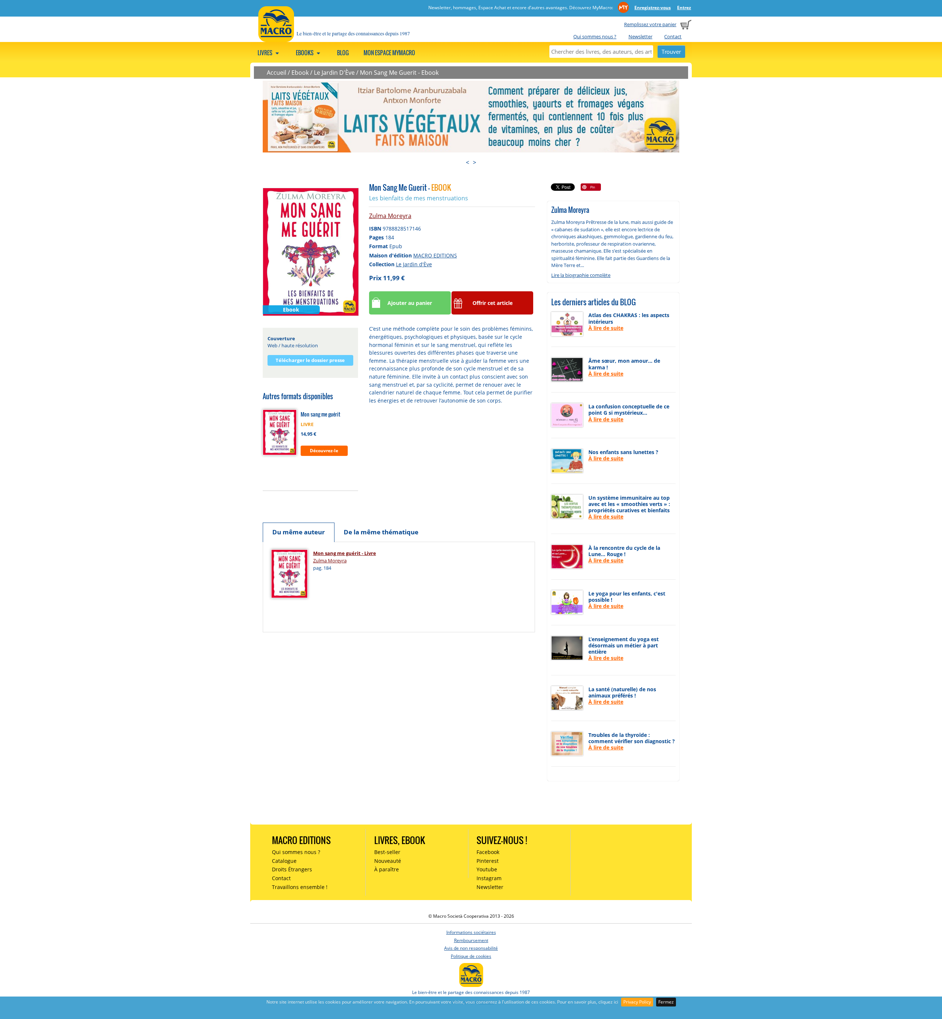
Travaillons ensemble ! (299, 886)
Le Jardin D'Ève (334, 72)
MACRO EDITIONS (435, 255)
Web (272, 345)
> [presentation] (474, 162)
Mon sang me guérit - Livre (344, 553)
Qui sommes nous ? (594, 36)
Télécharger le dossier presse (310, 360)
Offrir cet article (492, 302)
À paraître (386, 869)
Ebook (300, 72)
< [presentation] (467, 162)
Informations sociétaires (471, 932)
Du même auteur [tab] (298, 532)
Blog (343, 53)
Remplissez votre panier (650, 24)
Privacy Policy (637, 1002)
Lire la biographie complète (580, 275)
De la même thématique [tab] (381, 532)
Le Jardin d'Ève (414, 264)
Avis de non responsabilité (471, 948)
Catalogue (284, 860)
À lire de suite (605, 327)
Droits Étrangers (292, 869)
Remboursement (471, 940)
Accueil (276, 72)
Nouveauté (387, 860)
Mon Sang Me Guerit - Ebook (399, 72)
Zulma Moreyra (390, 216)
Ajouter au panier (409, 302)
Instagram (489, 878)
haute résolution (299, 345)
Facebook (488, 851)
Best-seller (387, 851)
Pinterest (488, 860)
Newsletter (640, 36)
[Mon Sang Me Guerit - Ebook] (311, 251)
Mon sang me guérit (320, 414)
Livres (265, 53)
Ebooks (305, 53)
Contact (672, 36)
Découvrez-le (324, 450)
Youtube (487, 869)
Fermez (666, 1002)
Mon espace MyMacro (389, 53)
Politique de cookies (471, 956)
